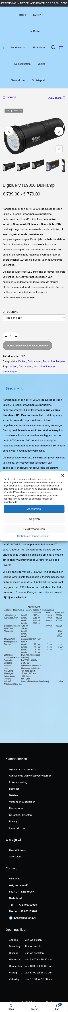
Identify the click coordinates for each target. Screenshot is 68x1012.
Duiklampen (34, 361)
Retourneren (16, 808)
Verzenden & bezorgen (22, 801)
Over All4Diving (17, 850)
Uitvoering (10, 311)
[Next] (58, 131)
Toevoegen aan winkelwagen (27, 345)
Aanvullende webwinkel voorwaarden (30, 775)
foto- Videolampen (44, 366)
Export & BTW (17, 828)
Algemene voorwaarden (22, 769)
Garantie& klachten (20, 814)
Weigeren (34, 518)
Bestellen (14, 788)
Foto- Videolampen (54, 361)
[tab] (34, 388)
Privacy (13, 821)
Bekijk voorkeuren (34, 528)
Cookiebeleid (23, 536)
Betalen (13, 795)
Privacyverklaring (40, 536)
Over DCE (15, 856)
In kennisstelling (18, 782)
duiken (13, 366)
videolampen (10, 371)
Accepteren (34, 508)
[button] (62, 475)
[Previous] (9, 131)
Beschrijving (14, 388)
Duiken (22, 361)
